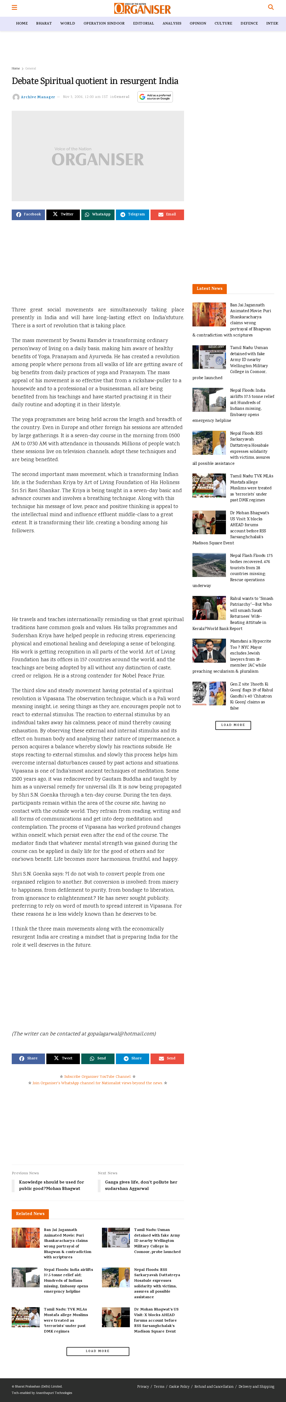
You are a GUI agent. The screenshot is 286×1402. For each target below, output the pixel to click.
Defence (249, 24)
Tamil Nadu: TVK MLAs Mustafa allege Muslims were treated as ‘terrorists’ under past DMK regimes (66, 1321)
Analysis (172, 24)
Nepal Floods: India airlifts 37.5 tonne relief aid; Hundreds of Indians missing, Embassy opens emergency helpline (68, 1281)
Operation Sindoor (104, 24)
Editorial (143, 24)
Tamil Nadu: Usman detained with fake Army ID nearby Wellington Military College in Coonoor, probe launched (157, 1241)
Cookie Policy (179, 1387)
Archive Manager (38, 97)
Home (22, 24)
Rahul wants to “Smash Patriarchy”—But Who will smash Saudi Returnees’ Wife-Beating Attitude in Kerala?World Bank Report (233, 614)
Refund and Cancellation (213, 1387)
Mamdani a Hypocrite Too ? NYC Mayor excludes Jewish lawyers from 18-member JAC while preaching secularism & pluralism (231, 656)
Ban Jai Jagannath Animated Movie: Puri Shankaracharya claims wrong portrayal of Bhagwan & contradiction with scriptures (67, 1244)
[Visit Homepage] (142, 8)
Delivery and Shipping (256, 1387)
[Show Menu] (14, 8)
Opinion (198, 24)
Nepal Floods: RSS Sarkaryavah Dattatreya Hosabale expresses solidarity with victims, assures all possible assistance (157, 1284)
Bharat (44, 24)
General (30, 68)
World (67, 24)
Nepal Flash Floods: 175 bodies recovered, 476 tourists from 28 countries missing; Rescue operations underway (232, 571)
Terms (159, 1387)
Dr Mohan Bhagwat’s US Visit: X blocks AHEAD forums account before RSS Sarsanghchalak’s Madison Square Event (156, 1321)
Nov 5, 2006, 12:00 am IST (85, 97)
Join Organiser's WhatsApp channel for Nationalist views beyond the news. (98, 1083)
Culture (223, 24)
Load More (98, 1351)
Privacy (143, 1387)
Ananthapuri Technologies (54, 1393)
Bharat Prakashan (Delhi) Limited (38, 1386)
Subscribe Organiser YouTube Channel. (97, 1077)
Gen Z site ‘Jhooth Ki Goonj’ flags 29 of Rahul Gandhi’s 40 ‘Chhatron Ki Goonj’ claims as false (251, 696)
